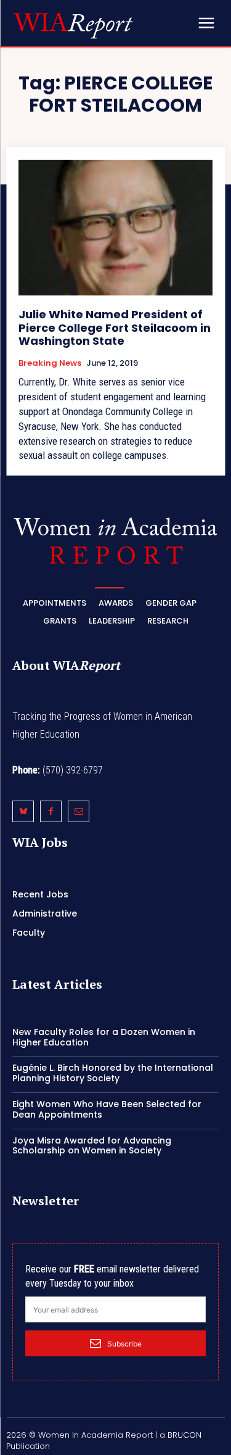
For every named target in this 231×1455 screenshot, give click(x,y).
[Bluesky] (23, 811)
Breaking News (49, 363)
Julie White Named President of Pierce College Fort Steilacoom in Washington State (114, 327)
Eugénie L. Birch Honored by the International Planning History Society (112, 1072)
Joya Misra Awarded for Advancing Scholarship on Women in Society (91, 1145)
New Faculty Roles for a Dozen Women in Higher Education (103, 1037)
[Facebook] (51, 811)
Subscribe (124, 1343)
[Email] (78, 811)
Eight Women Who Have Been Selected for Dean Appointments (106, 1109)
